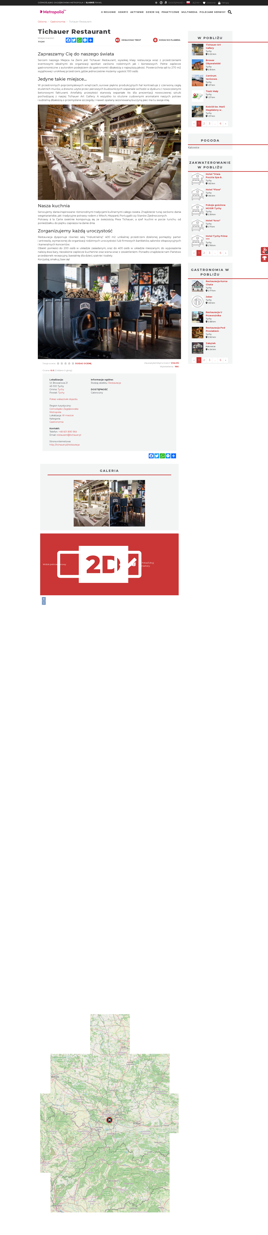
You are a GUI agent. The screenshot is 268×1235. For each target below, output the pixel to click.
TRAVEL (94, 2)
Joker (209, 316)
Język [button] (195, 3)
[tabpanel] (91, 504)
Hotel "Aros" (213, 240)
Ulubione (211, 3)
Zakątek (211, 362)
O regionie (108, 12)
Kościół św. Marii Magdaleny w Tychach (215, 110)
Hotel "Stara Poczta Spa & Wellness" (214, 197)
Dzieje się (152, 12)
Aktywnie (137, 12)
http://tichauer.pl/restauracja (64, 444)
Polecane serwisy (213, 12)
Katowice (210, 157)
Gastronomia (56, 422)
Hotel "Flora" (213, 209)
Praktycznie (170, 12)
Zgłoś (175, 363)
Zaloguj (225, 3)
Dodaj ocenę (83, 363)
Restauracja (114, 383)
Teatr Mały (212, 91)
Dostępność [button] (176, 3)
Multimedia (189, 12)
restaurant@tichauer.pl (69, 435)
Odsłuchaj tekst (131, 40)
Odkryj (123, 12)
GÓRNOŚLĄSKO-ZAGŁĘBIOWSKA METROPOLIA (60, 2)
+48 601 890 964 (67, 431)
